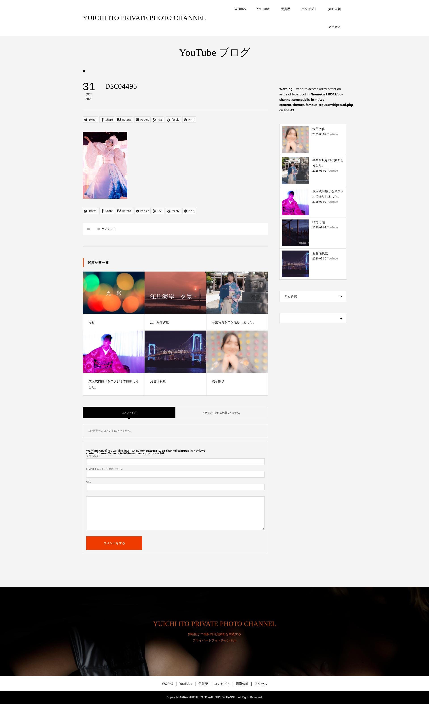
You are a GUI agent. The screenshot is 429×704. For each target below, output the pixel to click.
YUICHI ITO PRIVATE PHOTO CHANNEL (144, 17)
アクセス (334, 27)
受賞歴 (285, 9)
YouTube (263, 9)
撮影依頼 (334, 9)
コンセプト (309, 9)
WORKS (240, 9)
